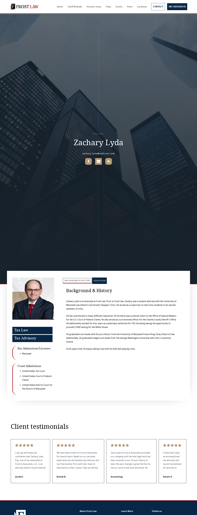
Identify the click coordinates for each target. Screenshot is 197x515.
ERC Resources (177, 6)
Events (119, 6)
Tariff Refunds (75, 6)
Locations (142, 6)
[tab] (77, 280)
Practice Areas (94, 6)
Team (108, 6)
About (60, 6)
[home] (24, 7)
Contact (158, 6)
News (129, 6)
